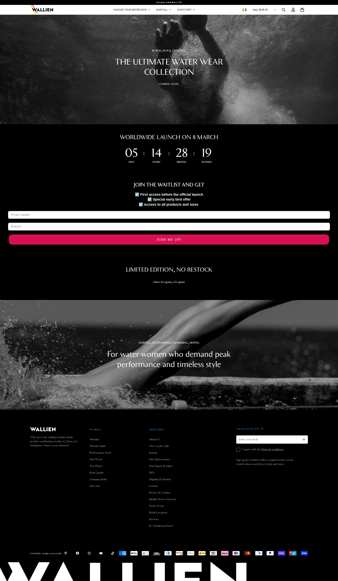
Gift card (94, 486)
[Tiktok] (112, 553)
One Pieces (96, 459)
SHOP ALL (162, 9)
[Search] (284, 9)
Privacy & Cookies (159, 492)
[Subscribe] (303, 439)
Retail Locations (158, 512)
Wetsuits (94, 439)
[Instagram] (89, 553)
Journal (153, 452)
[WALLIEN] (42, 9)
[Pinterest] (65, 553)
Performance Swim (100, 452)
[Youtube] (100, 553)
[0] (302, 9)
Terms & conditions (272, 449)
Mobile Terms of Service (162, 499)
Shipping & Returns (160, 479)
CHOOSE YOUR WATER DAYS (130, 9)
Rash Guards (96, 472)
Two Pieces (96, 466)
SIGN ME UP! (169, 239)
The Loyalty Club (159, 446)
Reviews (154, 519)
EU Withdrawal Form (161, 526)
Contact (153, 486)
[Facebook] (77, 553)
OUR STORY (184, 9)
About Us (154, 439)
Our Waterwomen (159, 459)
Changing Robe (98, 479)
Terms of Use (156, 506)
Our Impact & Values (161, 466)
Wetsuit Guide (98, 446)
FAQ (151, 472)
